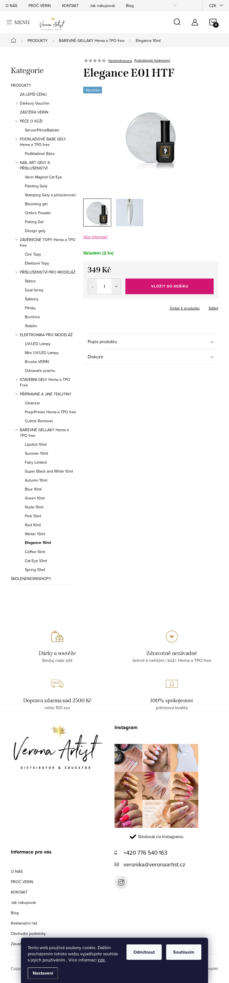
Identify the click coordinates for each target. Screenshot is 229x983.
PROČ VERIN (39, 5)
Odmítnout (144, 952)
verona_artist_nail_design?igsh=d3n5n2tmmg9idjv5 (121, 882)
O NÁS (11, 5)
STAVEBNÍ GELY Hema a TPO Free (45, 382)
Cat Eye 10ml (36, 561)
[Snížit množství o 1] (92, 286)
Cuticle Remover (39, 421)
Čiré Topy (33, 254)
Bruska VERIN (37, 361)
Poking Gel (34, 222)
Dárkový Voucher (35, 103)
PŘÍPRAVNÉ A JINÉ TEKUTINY (45, 394)
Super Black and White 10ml (49, 471)
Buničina (32, 317)
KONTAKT (70, 5)
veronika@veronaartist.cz (154, 864)
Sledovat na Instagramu (160, 836)
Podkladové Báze (40, 153)
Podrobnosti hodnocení (152, 60)
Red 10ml (33, 525)
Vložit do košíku (169, 286)
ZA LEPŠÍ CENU (33, 94)
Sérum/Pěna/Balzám (42, 130)
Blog (130, 5)
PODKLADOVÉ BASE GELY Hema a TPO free (43, 141)
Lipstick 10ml (36, 444)
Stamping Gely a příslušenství (50, 195)
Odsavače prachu (40, 370)
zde (101, 960)
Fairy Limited (36, 462)
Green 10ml (35, 498)
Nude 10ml (34, 507)
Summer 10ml (36, 453)
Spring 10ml (35, 569)
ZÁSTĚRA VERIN (34, 112)
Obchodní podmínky (28, 933)
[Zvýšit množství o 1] (116, 286)
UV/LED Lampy (38, 343)
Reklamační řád (24, 923)
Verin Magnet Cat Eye (43, 177)
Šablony (32, 299)
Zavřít (114, 306)
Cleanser (32, 403)
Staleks (31, 326)
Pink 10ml (33, 516)
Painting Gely (36, 186)
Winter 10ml (35, 534)
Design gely (35, 231)
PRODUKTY (21, 85)
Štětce (30, 281)
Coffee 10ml (35, 552)
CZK (212, 5)
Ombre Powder (38, 213)
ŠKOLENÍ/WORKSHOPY (31, 578)
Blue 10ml (33, 489)
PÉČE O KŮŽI (31, 121)
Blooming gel (36, 204)
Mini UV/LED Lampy (42, 352)
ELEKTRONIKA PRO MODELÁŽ (46, 335)
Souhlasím (183, 952)
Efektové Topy (37, 263)
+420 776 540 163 (145, 852)
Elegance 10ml (38, 543)
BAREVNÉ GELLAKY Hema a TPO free (44, 432)
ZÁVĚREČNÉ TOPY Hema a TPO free (47, 242)
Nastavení (43, 973)
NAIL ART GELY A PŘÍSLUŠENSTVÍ (35, 165)
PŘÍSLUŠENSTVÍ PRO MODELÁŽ (47, 272)
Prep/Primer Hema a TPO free (50, 412)
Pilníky (30, 308)
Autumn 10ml (36, 480)
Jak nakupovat (102, 5)
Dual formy (34, 290)
